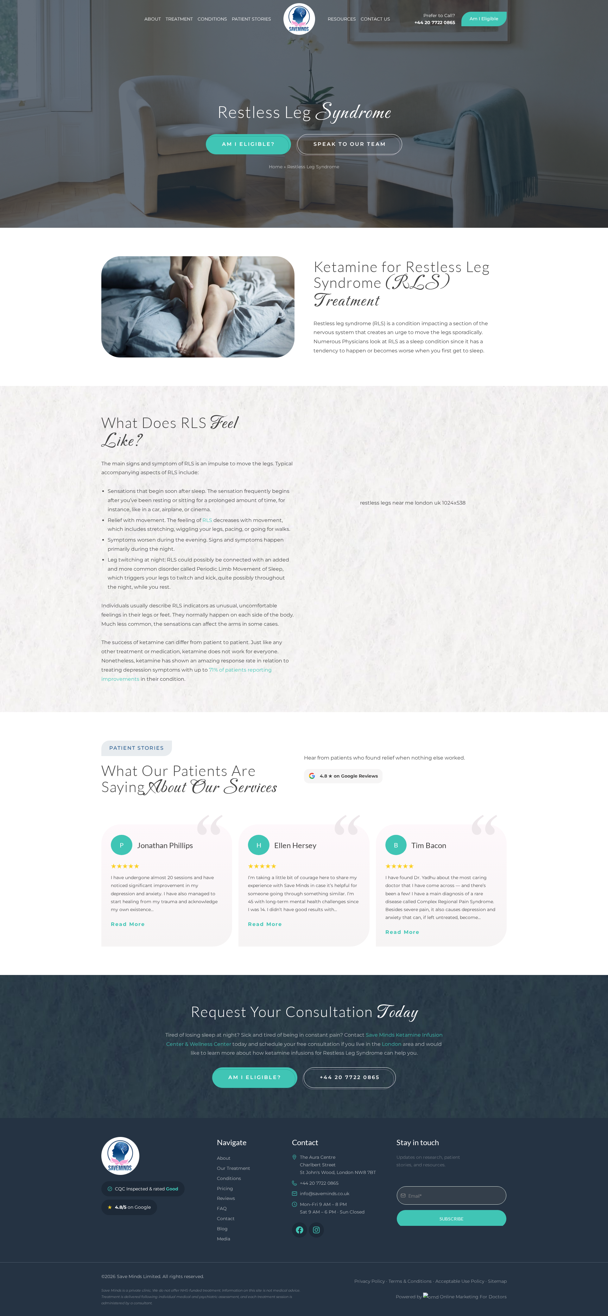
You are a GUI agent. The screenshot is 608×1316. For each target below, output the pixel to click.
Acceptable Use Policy (459, 1281)
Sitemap (497, 1281)
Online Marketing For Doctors (473, 1297)
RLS (207, 520)
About (152, 19)
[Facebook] (299, 1230)
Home (275, 166)
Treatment (179, 19)
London (392, 1044)
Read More (128, 924)
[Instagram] (316, 1230)
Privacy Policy (369, 1281)
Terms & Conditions (410, 1281)
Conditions (212, 19)
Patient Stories (251, 19)
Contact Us (375, 19)
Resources (342, 19)
